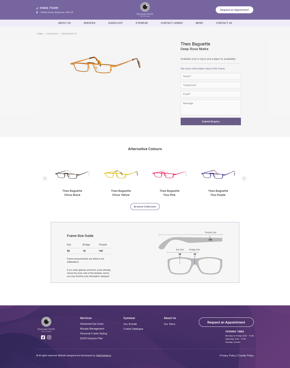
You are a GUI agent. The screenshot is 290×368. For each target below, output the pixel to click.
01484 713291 (49, 8)
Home (40, 34)
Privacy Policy (228, 355)
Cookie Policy (246, 355)
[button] (234, 9)
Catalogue (51, 34)
